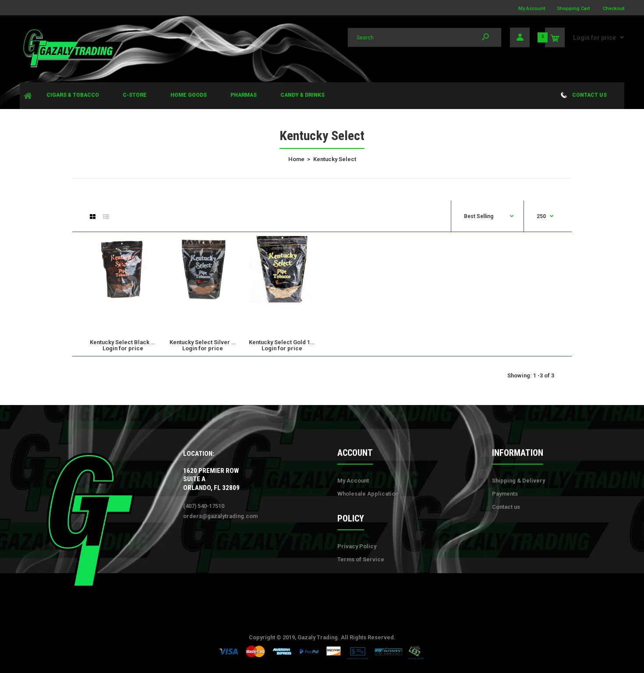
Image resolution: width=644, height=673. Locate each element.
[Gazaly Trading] (72, 66)
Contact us (506, 507)
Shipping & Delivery (518, 480)
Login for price (594, 37)
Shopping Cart (573, 8)
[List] (106, 217)
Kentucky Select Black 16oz (127, 342)
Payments (505, 493)
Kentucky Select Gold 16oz (284, 342)
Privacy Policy (356, 546)
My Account (531, 8)
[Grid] (93, 217)
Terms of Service (360, 559)
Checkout (613, 8)
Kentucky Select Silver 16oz (207, 342)
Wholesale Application (367, 493)
